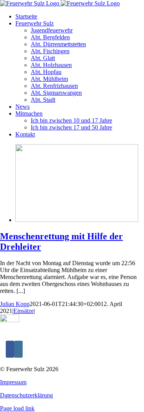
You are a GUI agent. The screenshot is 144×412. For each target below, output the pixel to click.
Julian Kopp (15, 304)
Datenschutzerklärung (26, 395)
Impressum (13, 382)
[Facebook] (10, 349)
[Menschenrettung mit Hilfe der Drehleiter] (76, 220)
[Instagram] (18, 349)
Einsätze (23, 311)
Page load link (17, 408)
